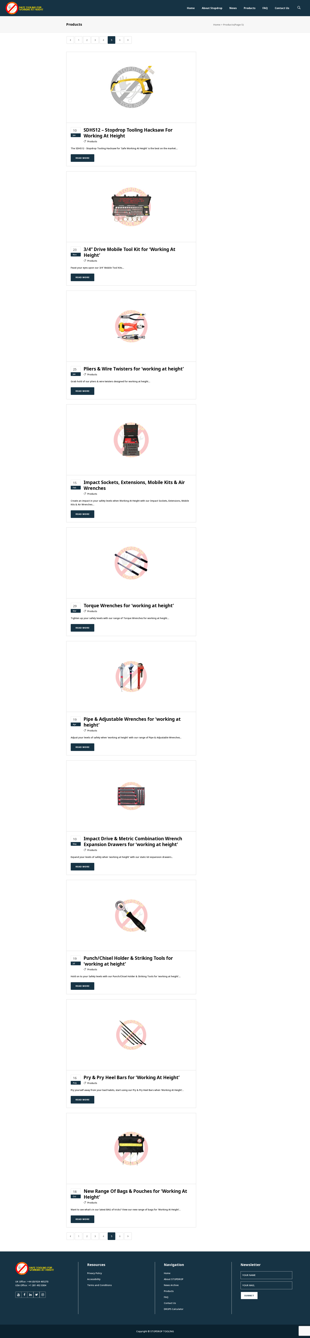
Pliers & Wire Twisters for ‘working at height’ (134, 369)
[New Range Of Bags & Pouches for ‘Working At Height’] (131, 1148)
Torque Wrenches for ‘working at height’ (129, 605)
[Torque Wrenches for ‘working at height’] (131, 562)
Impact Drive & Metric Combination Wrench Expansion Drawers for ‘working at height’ (133, 841)
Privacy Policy (94, 1273)
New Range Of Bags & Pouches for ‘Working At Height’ (135, 1194)
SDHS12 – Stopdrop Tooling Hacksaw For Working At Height (128, 133)
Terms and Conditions (99, 1285)
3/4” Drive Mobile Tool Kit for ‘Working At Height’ (129, 252)
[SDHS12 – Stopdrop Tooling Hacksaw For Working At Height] (131, 87)
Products (92, 141)
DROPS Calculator (173, 1309)
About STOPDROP (173, 1279)
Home (216, 24)
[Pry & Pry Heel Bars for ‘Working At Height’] (131, 1034)
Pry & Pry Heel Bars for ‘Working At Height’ (132, 1077)
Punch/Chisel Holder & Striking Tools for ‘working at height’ (128, 961)
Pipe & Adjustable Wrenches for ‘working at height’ (132, 722)
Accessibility (93, 1279)
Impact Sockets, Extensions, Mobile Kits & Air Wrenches (134, 485)
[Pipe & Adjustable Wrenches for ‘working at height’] (131, 676)
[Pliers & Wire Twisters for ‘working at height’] (131, 325)
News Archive (171, 1285)
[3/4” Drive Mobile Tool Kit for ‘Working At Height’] (131, 206)
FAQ (166, 1297)
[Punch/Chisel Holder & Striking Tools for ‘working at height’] (131, 915)
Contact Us (170, 1303)
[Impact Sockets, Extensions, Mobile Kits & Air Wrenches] (131, 439)
